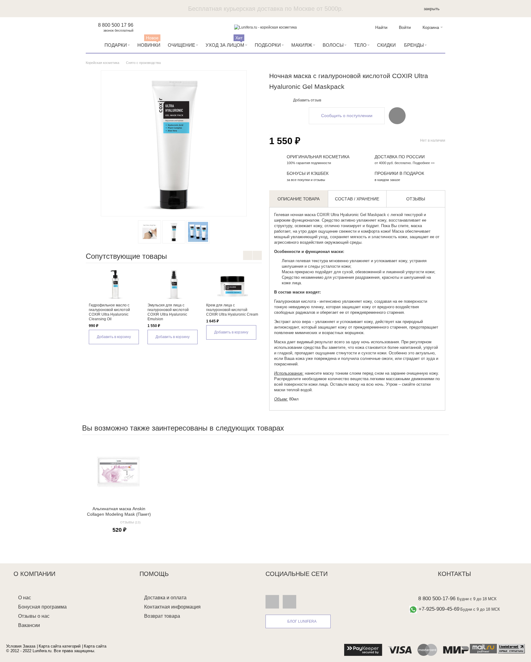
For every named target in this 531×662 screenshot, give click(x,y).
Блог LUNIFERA (302, 621)
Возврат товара (162, 616)
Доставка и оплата (165, 597)
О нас (24, 597)
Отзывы (415, 198)
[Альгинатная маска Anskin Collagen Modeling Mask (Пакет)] (118, 471)
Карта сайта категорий (60, 646)
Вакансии (29, 625)
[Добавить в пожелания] (397, 115)
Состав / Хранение (357, 198)
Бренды (414, 45)
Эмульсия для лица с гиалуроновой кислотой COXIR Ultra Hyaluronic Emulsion (168, 312)
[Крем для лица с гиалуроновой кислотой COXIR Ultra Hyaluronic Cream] (232, 284)
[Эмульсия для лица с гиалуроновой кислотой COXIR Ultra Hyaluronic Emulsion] (174, 284)
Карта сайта (95, 646)
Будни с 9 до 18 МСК (477, 599)
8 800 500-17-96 (436, 598)
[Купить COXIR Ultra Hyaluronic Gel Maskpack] (173, 231)
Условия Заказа (20, 646)
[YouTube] (289, 602)
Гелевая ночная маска (295, 214)
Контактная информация (172, 606)
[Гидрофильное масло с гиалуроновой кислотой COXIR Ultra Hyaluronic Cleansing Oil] (115, 284)
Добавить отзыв (307, 100)
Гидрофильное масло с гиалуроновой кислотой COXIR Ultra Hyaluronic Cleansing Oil (109, 312)
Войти (405, 27)
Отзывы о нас (33, 616)
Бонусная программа (42, 606)
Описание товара (298, 198)
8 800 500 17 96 (115, 25)
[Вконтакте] (272, 602)
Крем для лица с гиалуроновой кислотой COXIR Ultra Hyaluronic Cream (232, 310)
